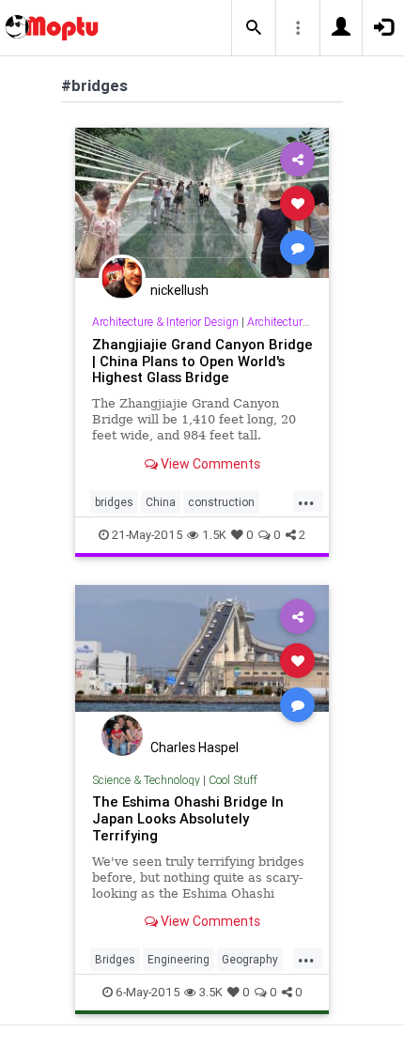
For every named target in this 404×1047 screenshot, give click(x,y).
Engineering (179, 959)
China (161, 502)
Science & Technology (146, 780)
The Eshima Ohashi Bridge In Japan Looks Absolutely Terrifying (188, 818)
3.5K (211, 992)
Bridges (115, 959)
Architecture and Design (307, 322)
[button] (253, 28)
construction (221, 502)
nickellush (179, 290)
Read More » (202, 202)
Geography (250, 959)
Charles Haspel (194, 747)
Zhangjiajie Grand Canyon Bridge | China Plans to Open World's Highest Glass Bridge (202, 361)
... (306, 500)
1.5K (214, 535)
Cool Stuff (233, 780)
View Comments (209, 463)
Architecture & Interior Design (165, 322)
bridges (114, 502)
